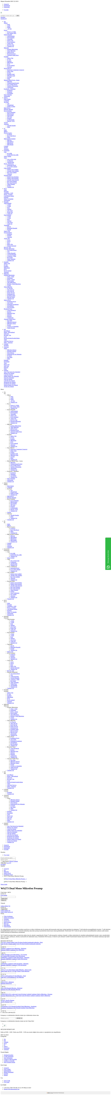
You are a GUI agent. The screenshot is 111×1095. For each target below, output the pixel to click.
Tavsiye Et (10, 912)
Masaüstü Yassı (11, 313)
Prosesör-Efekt (7, 175)
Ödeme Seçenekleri (9, 917)
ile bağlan (3, 864)
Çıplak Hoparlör (11, 253)
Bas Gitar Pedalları (12, 181)
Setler (5, 130)
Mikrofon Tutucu (11, 323)
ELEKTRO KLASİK (12, 155)
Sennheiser (3, 1008)
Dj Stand (9, 355)
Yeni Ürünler (7, 1069)
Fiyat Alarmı (4, 895)
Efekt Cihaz (10, 71)
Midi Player (10, 143)
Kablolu (9, 235)
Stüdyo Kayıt (10, 52)
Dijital (8, 27)
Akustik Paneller (11, 125)
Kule (8, 207)
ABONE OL (19, 1018)
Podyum (6, 367)
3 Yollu (9, 206)
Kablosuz (9, 234)
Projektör (6, 345)
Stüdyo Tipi (10, 58)
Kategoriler (7, 7)
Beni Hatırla (6, 861)
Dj (4, 128)
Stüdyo (6, 97)
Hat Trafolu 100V (11, 33)
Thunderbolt (10, 105)
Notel (2, 977)
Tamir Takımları (11, 259)
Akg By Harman (5, 1001)
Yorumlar (6, 919)
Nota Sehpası (10, 353)
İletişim (6, 1075)
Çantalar (6, 146)
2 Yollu (9, 204)
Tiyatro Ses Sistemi (9, 386)
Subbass (9, 209)
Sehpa (5, 348)
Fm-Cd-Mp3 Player (12, 84)
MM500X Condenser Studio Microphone (16, 959)
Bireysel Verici (11, 297)
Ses (5, 21)
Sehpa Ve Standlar (8, 199)
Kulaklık (6, 56)
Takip (5, 339)
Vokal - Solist (10, 276)
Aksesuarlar (10, 87)
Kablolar (6, 197)
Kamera (9, 311)
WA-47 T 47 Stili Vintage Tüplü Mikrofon (18, 971)
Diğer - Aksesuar (8, 342)
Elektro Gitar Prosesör (13, 178)
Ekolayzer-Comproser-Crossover (15, 70)
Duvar (8, 241)
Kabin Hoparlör (8, 34)
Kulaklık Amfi (11, 74)
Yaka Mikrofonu (11, 282)
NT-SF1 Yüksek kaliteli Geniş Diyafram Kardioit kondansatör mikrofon (22, 944)
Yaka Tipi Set (10, 289)
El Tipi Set (10, 288)
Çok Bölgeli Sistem (9, 196)
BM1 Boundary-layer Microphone (16, 956)
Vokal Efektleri (11, 184)
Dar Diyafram (10, 307)
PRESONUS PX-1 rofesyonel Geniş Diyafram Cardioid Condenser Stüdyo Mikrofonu (28, 995)
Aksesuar (9, 67)
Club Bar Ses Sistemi (9, 380)
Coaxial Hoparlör (11, 254)
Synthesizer (10, 160)
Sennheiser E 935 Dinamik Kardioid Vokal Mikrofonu (20, 1008)
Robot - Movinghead (9, 332)
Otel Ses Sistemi (8, 379)
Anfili (8, 26)
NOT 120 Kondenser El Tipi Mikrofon (14, 977)
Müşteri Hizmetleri (8, 1072)
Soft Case (6, 366)
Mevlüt (9, 226)
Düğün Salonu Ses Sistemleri (11, 376)
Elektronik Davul (11, 165)
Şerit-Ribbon (10, 306)
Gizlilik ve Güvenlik (9, 1061)
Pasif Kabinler (10, 37)
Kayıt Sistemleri (11, 112)
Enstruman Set (11, 294)
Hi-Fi (8, 64)
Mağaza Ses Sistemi (9, 373)
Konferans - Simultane (9, 89)
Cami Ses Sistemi (8, 375)
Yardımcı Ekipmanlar (12, 86)
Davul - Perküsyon (9, 163)
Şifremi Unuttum (13, 861)
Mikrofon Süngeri (11, 322)
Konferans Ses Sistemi (9, 383)
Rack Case (6, 364)
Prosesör (9, 118)
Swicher (9, 77)
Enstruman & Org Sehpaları (14, 354)
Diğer (8, 78)
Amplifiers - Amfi (8, 193)
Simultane (9, 92)
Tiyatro (9, 285)
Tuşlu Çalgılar (7, 156)
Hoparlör (6, 191)
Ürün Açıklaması (8, 916)
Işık (5, 329)
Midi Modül (10, 144)
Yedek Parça (13, 684)
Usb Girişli (10, 303)
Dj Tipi (9, 59)
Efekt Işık (6, 333)
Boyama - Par (7, 335)
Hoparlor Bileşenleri (9, 248)
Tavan (8, 240)
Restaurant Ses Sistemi (10, 382)
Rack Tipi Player (11, 136)
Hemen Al (3, 900)
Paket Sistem (7, 99)
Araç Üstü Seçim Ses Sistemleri (12, 372)
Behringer (3, 950)
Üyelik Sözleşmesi (8, 1056)
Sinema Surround (11, 246)
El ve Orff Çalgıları (12, 166)
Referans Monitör (8, 109)
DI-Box (9, 185)
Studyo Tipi (10, 40)
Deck (8, 24)
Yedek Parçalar (11, 328)
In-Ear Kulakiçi (11, 42)
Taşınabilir (10, 39)
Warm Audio (4, 884)
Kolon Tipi (10, 212)
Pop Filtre (9, 320)
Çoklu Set (9, 213)
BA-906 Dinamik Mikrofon (13, 989)
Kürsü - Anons (11, 279)
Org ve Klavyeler (11, 159)
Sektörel (6, 370)
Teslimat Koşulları (8, 1055)
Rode (2, 944)
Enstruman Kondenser (13, 304)
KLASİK (9, 153)
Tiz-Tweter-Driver (11, 250)
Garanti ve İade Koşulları (10, 1059)
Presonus (3, 995)
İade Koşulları (7, 922)
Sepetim (6, 1073)
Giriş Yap (3, 863)
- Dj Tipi (9, 28)
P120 (11, 1001)
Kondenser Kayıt (11, 301)
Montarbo (3, 959)
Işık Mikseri (7, 331)
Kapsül (9, 325)
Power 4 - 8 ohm (11, 31)
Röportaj (9, 316)
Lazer (5, 336)
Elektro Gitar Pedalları (13, 177)
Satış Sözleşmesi (8, 1058)
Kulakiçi (9, 61)
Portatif (9, 229)
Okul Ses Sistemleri (9, 377)
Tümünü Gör (10, 46)
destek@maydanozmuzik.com (11, 1089)
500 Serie (9, 116)
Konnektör (6, 361)
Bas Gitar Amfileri (12, 172)
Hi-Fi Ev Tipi (10, 45)
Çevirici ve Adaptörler (13, 326)
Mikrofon (6, 48)
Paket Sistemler (8, 94)
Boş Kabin (10, 257)
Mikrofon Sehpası (11, 350)
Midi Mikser (10, 141)
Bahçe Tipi (10, 244)
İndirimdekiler (7, 1070)
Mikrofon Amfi (11, 75)
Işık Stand (9, 357)
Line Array (10, 210)
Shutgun (9, 314)
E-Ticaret (51, 1092)
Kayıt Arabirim (8, 111)
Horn (8, 243)
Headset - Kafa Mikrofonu (14, 284)
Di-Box (9, 72)
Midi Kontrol (10, 114)
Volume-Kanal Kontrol (13, 83)
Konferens (10, 90)
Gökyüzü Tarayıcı (8, 341)
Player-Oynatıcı (8, 133)
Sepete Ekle (4, 898)
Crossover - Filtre (11, 256)
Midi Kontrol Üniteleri (9, 138)
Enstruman (6, 150)
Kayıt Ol (9, 863)
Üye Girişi (6, 855)
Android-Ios (10, 317)
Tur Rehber (10, 93)
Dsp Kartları (10, 115)
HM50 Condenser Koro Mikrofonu (15, 950)
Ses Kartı (6, 102)
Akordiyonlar (10, 162)
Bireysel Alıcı (13, 732)
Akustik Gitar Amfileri (13, 171)
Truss (5, 363)
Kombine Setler (11, 295)
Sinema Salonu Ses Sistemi (11, 385)
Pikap (8, 137)
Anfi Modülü (13, 685)
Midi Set (9, 140)
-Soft (48, 1092)
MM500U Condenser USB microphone (16, 965)
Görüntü (6, 344)
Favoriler (6, 10)
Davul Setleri (10, 281)
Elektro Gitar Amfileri (12, 169)
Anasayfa (6, 4)
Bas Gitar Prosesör (12, 182)
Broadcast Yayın (11, 53)
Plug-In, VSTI (11, 121)
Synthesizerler (10, 119)
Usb (8, 103)
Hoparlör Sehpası (11, 351)
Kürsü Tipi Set (11, 292)
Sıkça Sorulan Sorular (9, 1062)
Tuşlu (5, 158)
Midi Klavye (7, 108)
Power (5, 30)
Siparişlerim (7, 5)
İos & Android (11, 65)
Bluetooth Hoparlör (12, 228)
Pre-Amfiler (13, 594)
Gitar (5, 152)
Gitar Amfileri (7, 168)
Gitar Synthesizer (14, 593)
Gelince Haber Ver (5, 906)
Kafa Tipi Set (10, 291)
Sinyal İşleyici (7, 68)
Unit (8, 251)
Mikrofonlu (10, 62)
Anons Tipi (10, 43)
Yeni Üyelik (7, 1080)
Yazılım (6, 122)
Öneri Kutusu (7, 926)
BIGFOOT (9, 983)
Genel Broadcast (11, 310)
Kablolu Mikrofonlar (12, 49)
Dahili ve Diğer (11, 106)
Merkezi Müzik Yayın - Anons (11, 80)
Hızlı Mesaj (7, 925)
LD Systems (4, 956)
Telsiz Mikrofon (11, 50)
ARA (18, 15)
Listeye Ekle (4, 912)
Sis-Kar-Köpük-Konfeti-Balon (12, 338)
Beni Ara (6, 923)
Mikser (5, 23)
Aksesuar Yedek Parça (13, 55)
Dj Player (9, 134)
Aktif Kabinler (11, 36)
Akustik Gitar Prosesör (13, 180)
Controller (6, 100)
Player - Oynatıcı (8, 194)
